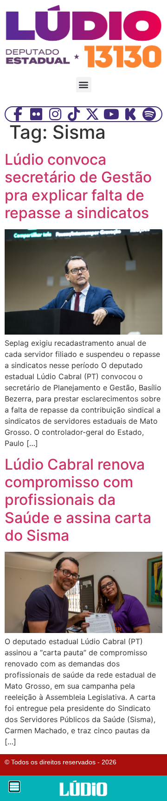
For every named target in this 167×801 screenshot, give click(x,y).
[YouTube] (111, 114)
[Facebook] (17, 114)
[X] (92, 114)
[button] (83, 84)
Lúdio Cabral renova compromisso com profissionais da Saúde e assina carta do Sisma (78, 500)
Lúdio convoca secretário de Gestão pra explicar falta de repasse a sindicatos (78, 186)
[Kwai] (130, 114)
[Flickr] (36, 114)
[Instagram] (55, 114)
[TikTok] (73, 114)
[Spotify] (149, 114)
